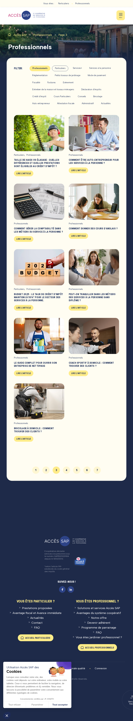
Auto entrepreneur (41, 103)
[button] (7, 715)
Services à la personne (100, 68)
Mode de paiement (97, 75)
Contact (36, 622)
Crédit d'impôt (39, 96)
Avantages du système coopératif (99, 613)
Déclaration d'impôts (91, 89)
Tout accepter (60, 704)
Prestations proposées (37, 608)
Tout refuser (14, 704)
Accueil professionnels (99, 647)
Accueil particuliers (37, 638)
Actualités (105, 103)
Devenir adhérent (98, 622)
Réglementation (40, 75)
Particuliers (63, 3)
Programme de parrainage (98, 627)
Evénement (68, 82)
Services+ (77, 68)
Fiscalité (36, 82)
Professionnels (82, 3)
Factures (51, 82)
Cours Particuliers (62, 96)
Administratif (88, 103)
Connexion (101, 668)
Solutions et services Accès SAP (99, 608)
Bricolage (97, 96)
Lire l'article (23, 173)
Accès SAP (20, 34)
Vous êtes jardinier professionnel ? (99, 637)
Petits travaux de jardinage (67, 75)
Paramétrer (37, 704)
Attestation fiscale (65, 103)
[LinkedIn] (70, 589)
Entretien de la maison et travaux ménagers (53, 89)
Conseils (82, 96)
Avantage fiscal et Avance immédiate (37, 613)
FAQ (37, 627)
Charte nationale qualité (71, 668)
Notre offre (99, 618)
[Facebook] (62, 589)
